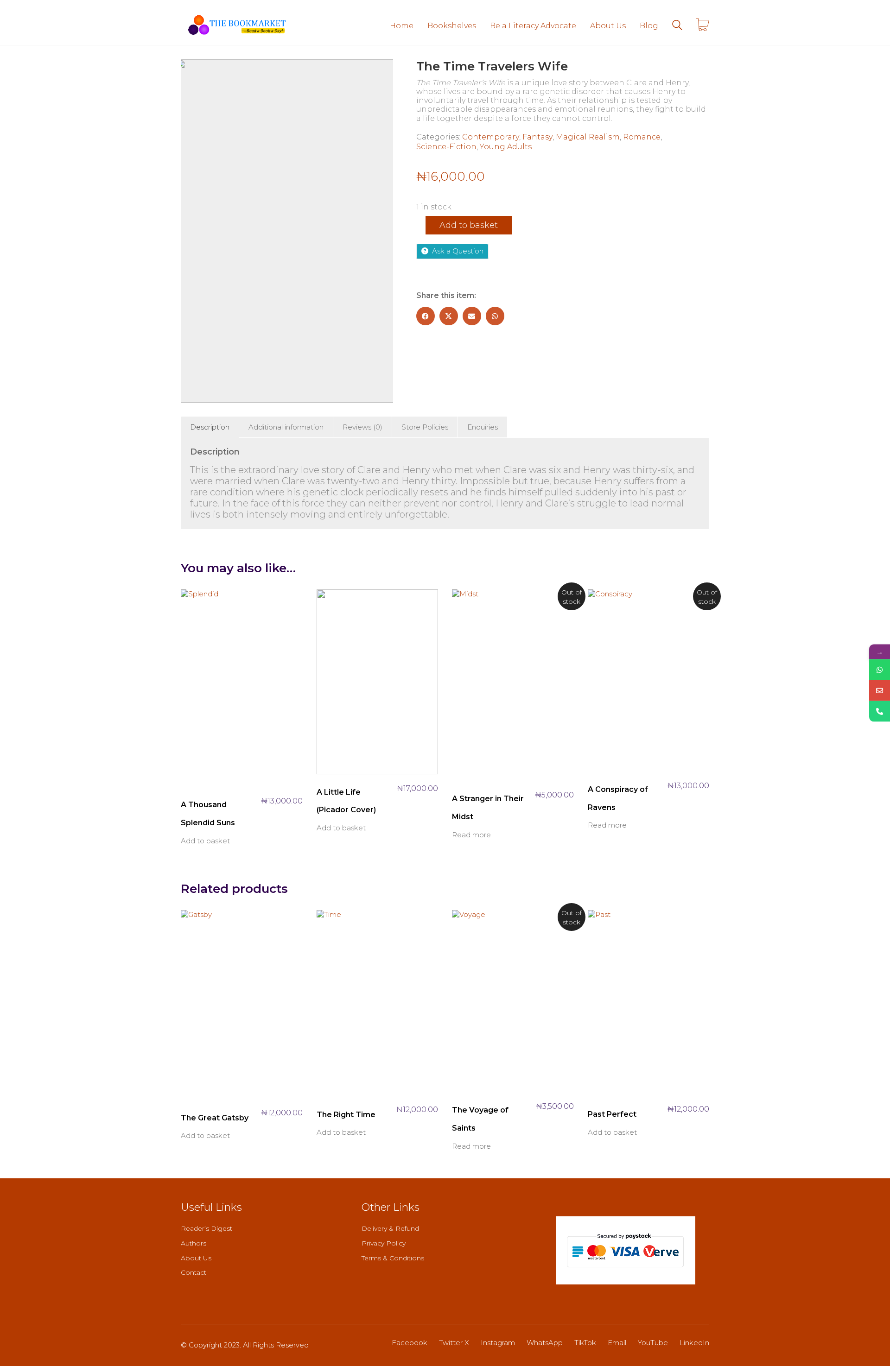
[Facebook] (425, 316)
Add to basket (468, 225)
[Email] (472, 316)
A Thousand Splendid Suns (208, 813)
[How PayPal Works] (625, 1250)
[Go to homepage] (236, 25)
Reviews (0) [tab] (362, 427)
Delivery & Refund (390, 1228)
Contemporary (490, 137)
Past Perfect (612, 1114)
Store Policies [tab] (424, 427)
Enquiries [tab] (482, 427)
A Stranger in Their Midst (488, 807)
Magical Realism (588, 137)
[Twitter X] (448, 316)
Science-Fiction (446, 146)
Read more (471, 834)
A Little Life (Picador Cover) (346, 801)
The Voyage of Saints (480, 1119)
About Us (196, 1258)
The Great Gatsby (214, 1117)
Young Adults (506, 146)
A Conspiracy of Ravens (618, 798)
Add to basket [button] (205, 840)
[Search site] (677, 26)
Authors (193, 1243)
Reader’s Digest (206, 1228)
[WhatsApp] (495, 316)
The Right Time (346, 1114)
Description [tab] (209, 427)
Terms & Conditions (393, 1258)
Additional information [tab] (286, 427)
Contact (193, 1272)
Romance (642, 137)
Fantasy (537, 137)
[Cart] (702, 25)
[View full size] (193, 74)
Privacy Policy (384, 1243)
